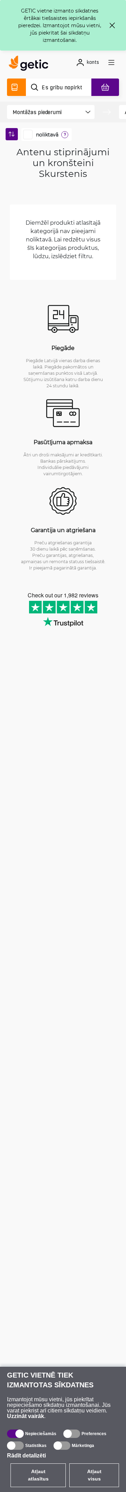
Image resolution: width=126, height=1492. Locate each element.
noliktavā (47, 135)
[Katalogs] (16, 87)
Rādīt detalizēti (26, 1456)
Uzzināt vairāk (25, 1416)
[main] (30, 64)
